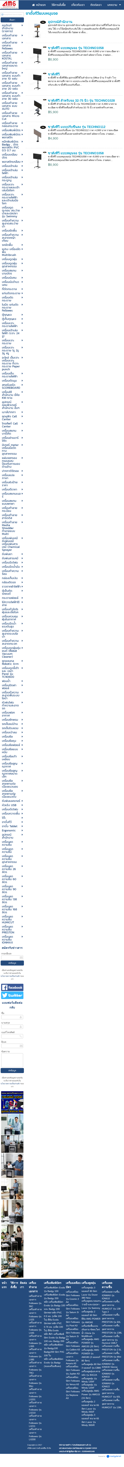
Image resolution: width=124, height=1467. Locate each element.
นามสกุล (5, 1022)
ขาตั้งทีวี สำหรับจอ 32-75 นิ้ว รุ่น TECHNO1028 (81, 100)
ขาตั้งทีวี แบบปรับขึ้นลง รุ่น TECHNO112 (76, 127)
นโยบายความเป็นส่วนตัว (11, 976)
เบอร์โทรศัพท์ (8, 1032)
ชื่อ (2, 1013)
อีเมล (3, 1042)
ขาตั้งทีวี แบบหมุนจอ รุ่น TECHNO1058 (76, 48)
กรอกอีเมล (6, 953)
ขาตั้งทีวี (54, 74)
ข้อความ (5, 1051)
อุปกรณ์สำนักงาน (60, 22)
